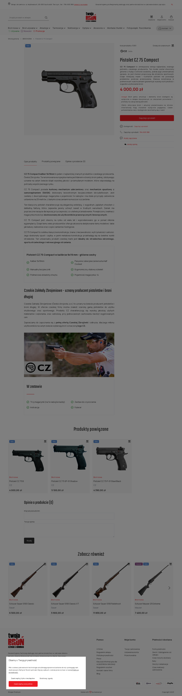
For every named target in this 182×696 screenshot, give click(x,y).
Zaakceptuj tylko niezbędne (23, 678)
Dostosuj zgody (46, 678)
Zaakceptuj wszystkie (23, 684)
